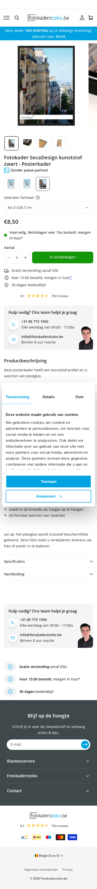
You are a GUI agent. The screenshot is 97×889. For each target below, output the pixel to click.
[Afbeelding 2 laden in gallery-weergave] (27, 143)
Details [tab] (49, 397)
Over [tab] (79, 397)
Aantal (9, 247)
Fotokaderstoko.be (54, 878)
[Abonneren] (85, 745)
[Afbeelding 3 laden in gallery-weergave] (43, 143)
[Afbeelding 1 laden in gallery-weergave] (11, 143)
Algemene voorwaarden (41, 869)
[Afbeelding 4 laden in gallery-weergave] (59, 143)
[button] (6, 17)
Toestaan (48, 481)
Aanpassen (45, 496)
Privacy (68, 869)
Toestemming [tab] (17, 397)
